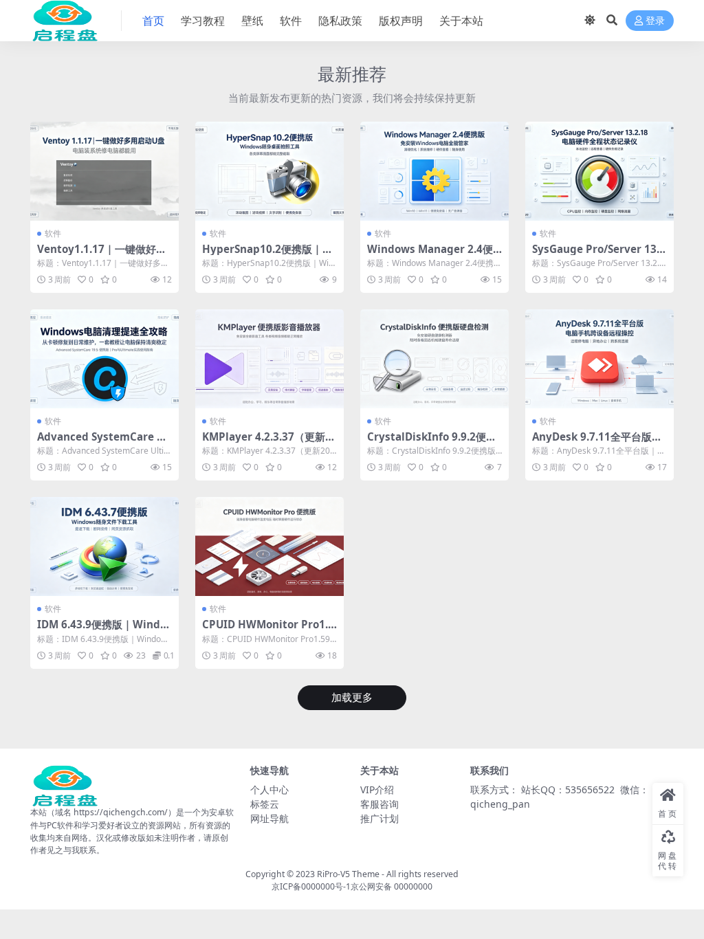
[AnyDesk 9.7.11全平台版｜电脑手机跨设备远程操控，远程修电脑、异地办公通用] (599, 358)
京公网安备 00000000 (391, 886)
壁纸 (252, 20)
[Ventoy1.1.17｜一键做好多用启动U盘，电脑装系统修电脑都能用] (104, 171)
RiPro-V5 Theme (348, 874)
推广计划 (379, 818)
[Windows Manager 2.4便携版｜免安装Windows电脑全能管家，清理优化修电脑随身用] (434, 171)
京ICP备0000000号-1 (311, 886)
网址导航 (269, 818)
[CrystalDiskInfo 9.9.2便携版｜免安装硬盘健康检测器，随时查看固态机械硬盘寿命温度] (434, 358)
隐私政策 (340, 20)
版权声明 (401, 20)
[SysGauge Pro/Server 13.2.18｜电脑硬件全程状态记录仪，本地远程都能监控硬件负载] (599, 171)
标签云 (264, 803)
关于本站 (461, 20)
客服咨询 (379, 803)
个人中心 (269, 789)
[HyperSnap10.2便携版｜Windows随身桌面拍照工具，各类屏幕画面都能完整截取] (269, 171)
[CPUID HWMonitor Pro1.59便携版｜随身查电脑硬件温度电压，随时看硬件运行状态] (269, 546)
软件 (291, 20)
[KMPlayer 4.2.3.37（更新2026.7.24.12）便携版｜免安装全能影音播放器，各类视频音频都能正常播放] (269, 358)
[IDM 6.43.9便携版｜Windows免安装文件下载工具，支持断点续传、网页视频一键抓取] (104, 546)
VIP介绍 (377, 789)
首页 (153, 20)
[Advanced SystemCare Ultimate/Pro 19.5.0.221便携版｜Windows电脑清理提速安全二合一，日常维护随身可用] (104, 358)
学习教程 (203, 20)
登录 (655, 21)
